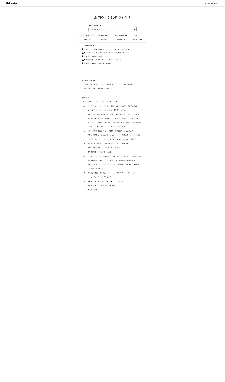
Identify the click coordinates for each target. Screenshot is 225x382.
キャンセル (87, 88)
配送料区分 (106, 156)
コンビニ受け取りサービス (116, 126)
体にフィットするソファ (95, 118)
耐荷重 (90, 143)
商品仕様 (130, 84)
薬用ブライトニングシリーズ (114, 181)
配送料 (85, 84)
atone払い (91, 101)
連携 (95, 190)
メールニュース (130, 173)
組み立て (125, 118)
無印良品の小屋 (93, 173)
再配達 (111, 131)
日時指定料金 (92, 152)
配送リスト (97, 156)
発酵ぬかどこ (104, 160)
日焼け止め (113, 160)
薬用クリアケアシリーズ (95, 181)
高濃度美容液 (137, 122)
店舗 (116, 143)
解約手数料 (91, 114)
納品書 (109, 152)
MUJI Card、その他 (137, 39)
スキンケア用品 (135, 135)
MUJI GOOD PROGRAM (121, 35)
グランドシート (135, 118)
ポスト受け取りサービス (95, 168)
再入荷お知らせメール (100, 131)
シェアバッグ (128, 131)
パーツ (90, 156)
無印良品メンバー (105, 173)
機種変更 (108, 118)
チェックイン (98, 143)
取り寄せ (117, 147)
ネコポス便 (101, 152)
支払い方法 (93, 84)
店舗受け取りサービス (114, 84)
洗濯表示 (133, 139)
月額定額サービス (121, 39)
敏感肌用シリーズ (93, 164)
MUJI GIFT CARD (112, 101)
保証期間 (136, 164)
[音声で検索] (134, 29)
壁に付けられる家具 (134, 114)
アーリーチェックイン (95, 106)
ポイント (102, 84)
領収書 (90, 190)
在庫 (124, 84)
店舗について (87, 39)
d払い (98, 101)
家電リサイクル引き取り (118, 114)
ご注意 (96, 126)
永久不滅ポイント (133, 106)
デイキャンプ (109, 143)
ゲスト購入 (91, 122)
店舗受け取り (124, 143)
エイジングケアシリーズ (95, 110)
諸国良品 (125, 135)
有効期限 (112, 185)
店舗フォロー (108, 147)
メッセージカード (93, 177)
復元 (94, 88)
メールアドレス (118, 173)
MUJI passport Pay (104, 88)
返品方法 (128, 164)
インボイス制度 (121, 106)
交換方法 (99, 122)
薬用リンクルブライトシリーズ (97, 185)
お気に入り (108, 110)
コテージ (103, 126)
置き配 (116, 110)
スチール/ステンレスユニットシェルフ (116, 139)
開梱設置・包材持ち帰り (127, 160)
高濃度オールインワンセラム (121, 122)
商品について (104, 39)
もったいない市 (106, 177)
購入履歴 (107, 122)
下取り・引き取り (93, 135)
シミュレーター (115, 135)
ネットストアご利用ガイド (104, 35)
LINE (103, 101)
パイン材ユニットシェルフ (120, 156)
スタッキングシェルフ (95, 139)
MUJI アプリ (138, 35)
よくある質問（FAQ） (212, 3)
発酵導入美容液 (93, 160)
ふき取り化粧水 (106, 164)
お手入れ (123, 110)
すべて (87, 35)
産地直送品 (118, 131)
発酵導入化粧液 (136, 156)
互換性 (90, 126)
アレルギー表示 (109, 106)
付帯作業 (120, 164)
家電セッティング (102, 114)
